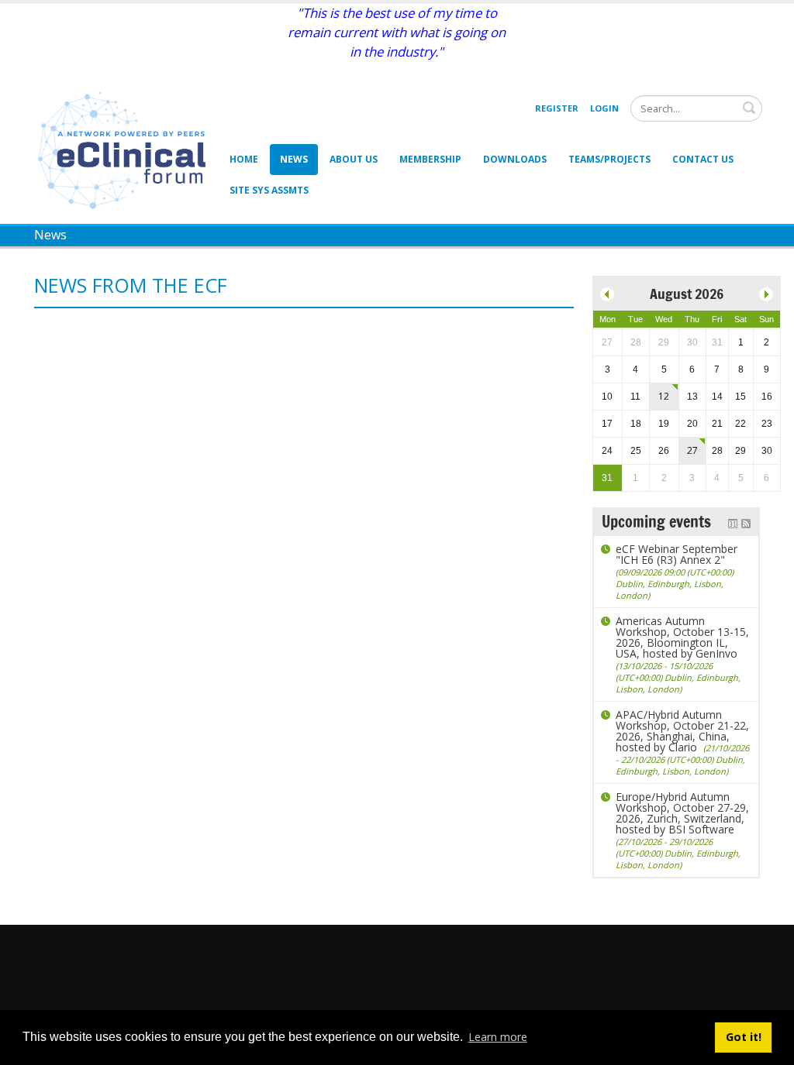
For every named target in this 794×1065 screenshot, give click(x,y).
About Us (354, 159)
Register (556, 108)
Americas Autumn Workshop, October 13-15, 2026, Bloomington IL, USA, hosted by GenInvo (682, 654)
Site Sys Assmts (269, 190)
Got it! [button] (743, 1036)
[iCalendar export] (732, 522)
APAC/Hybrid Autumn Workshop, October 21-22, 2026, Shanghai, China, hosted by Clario (682, 742)
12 (663, 396)
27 (692, 450)
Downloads (515, 159)
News (294, 159)
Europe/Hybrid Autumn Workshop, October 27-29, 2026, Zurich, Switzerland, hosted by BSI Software (682, 830)
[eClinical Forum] (126, 149)
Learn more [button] (497, 1036)
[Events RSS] (746, 522)
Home (244, 159)
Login (604, 108)
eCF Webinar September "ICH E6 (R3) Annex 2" (676, 571)
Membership (430, 159)
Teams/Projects (609, 159)
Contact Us (703, 159)
